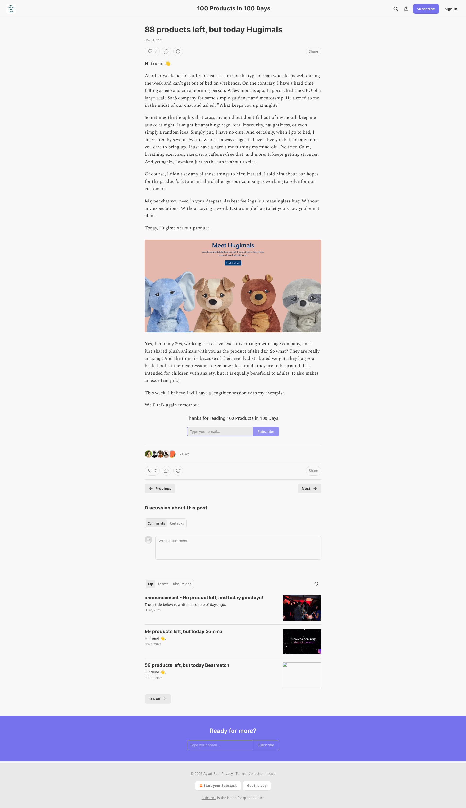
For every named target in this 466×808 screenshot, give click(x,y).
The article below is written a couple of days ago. (185, 604)
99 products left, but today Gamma (183, 631)
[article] (233, 607)
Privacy (227, 773)
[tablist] (166, 523)
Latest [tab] (163, 584)
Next (306, 488)
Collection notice (262, 773)
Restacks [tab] (177, 523)
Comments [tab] (156, 523)
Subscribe (426, 8)
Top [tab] (150, 584)
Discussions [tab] (182, 584)
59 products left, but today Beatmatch (187, 665)
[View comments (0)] (166, 51)
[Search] (395, 9)
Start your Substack (220, 785)
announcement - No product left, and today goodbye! (204, 597)
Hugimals (169, 228)
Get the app (257, 785)
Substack (209, 797)
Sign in (451, 8)
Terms (241, 773)
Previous (163, 488)
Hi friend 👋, (155, 638)
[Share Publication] (406, 9)
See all (154, 698)
